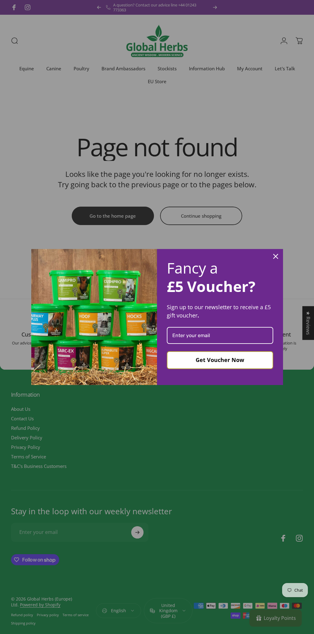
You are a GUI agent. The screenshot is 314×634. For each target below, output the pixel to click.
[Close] (275, 256)
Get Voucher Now (220, 360)
